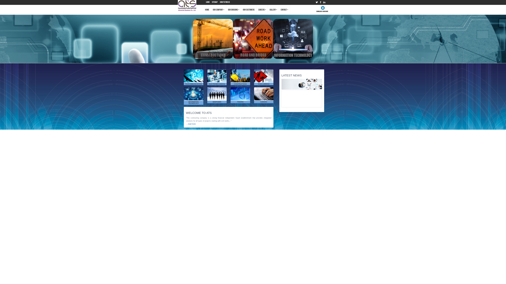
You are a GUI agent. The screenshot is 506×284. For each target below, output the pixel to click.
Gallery (273, 9)
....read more (191, 124)
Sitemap (215, 2)
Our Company (218, 9)
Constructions (240, 75)
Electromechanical (218, 75)
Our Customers (249, 9)
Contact (284, 9)
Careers (261, 9)
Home (207, 9)
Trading (240, 93)
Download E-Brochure (322, 11)
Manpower (217, 93)
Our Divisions (233, 9)
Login (208, 2)
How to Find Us (225, 2)
